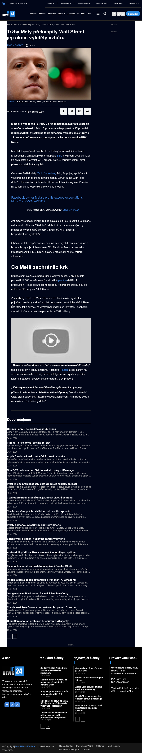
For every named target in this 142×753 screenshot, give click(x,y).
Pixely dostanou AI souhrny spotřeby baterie (34, 525)
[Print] (87, 111)
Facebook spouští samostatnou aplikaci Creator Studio (40, 566)
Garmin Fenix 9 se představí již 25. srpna (31, 429)
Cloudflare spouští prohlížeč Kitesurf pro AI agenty (38, 621)
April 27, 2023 (71, 209)
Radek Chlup (19, 111)
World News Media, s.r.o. (26, 746)
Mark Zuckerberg (46, 173)
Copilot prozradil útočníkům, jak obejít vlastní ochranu (40, 497)
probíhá (62, 280)
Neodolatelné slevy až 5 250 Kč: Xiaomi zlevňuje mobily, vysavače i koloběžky (54, 703)
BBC (59, 155)
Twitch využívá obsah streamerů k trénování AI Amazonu (41, 580)
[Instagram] (119, 14)
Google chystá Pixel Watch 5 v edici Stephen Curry (37, 593)
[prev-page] (9, 636)
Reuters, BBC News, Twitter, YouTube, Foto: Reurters (41, 101)
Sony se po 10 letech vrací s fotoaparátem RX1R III (54, 692)
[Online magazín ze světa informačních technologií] (6, 13)
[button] (105, 13)
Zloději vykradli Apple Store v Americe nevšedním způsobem (54, 670)
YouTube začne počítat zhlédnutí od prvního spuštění (39, 511)
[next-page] (14, 636)
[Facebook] (114, 14)
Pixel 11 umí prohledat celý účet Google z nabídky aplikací (42, 484)
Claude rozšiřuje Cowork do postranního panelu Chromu (41, 607)
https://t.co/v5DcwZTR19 (28, 201)
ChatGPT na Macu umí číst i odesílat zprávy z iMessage (40, 470)
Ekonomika (12, 24)
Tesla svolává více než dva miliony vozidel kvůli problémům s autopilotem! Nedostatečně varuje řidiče (54, 716)
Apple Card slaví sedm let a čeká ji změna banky (36, 456)
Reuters (64, 369)
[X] (123, 14)
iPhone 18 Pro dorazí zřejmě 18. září (28, 442)
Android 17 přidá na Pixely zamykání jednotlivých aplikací (41, 552)
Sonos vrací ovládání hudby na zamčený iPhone (36, 539)
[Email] (79, 111)
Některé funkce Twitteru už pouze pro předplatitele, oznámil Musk (54, 682)
